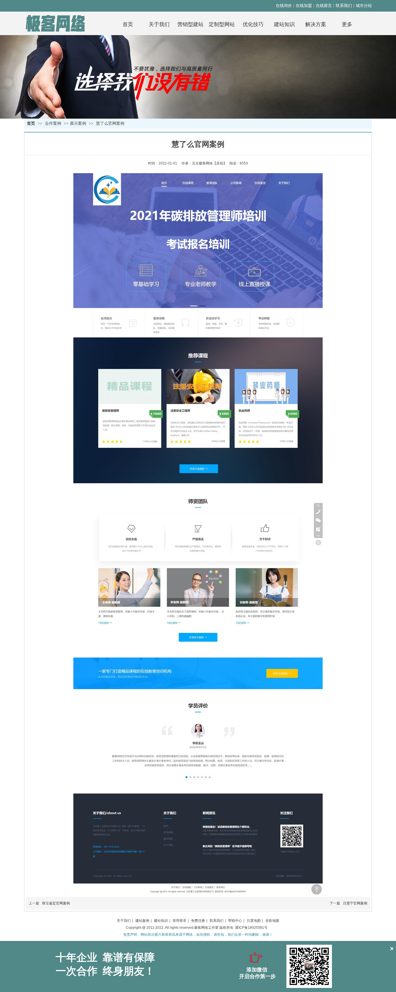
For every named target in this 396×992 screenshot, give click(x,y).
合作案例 (53, 123)
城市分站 (364, 5)
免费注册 (198, 921)
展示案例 (78, 123)
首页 (31, 123)
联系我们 (344, 5)
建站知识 (161, 921)
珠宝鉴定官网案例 (56, 903)
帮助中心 (235, 921)
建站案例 (142, 921)
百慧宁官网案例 (355, 903)
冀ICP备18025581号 (251, 928)
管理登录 (179, 921)
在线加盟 (304, 5)
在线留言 (324, 5)
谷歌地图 (272, 921)
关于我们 (124, 921)
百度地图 (254, 921)
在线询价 (284, 5)
